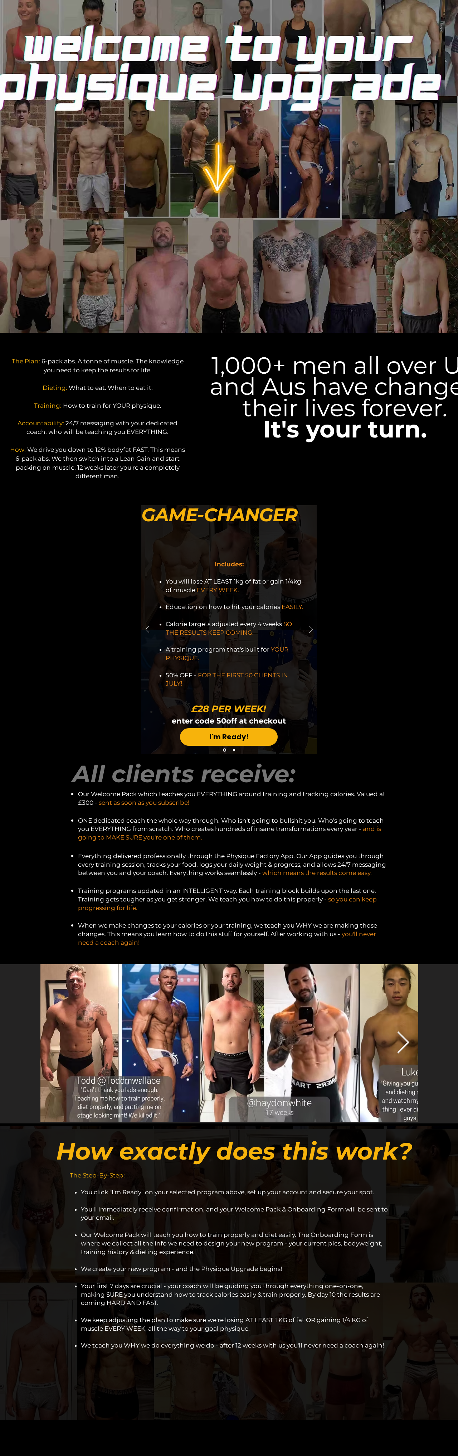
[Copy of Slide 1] (233, 750)
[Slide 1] (224, 750)
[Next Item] (403, 1043)
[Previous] (148, 629)
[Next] (311, 629)
